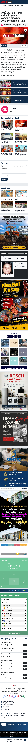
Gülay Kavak (13, 108)
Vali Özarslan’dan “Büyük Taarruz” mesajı (20, 142)
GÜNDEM (3, 6)
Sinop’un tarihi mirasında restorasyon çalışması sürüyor (21, 210)
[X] (7, 696)
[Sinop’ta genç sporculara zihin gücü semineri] (7, 204)
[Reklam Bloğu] (14, 232)
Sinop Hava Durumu (8, 701)
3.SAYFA (10, 6)
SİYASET (16, 715)
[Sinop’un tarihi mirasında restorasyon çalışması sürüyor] (21, 204)
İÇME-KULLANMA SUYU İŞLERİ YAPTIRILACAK (6, 198)
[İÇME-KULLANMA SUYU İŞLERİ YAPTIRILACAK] (7, 194)
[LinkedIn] (15, 696)
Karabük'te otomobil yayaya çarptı (6, 142)
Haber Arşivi (6, 709)
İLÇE (22, 6)
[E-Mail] (11, 112)
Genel (9, 10)
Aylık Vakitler (5, 586)
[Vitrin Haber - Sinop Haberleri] (6, 2)
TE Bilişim (17, 729)
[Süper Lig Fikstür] (26, 638)
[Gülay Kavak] (4, 109)
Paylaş (4, 45)
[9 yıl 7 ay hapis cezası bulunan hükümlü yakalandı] (21, 123)
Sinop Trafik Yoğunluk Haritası (10, 703)
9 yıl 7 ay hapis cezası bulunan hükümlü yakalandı (20, 129)
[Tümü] (26, 188)
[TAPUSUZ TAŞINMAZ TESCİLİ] (21, 194)
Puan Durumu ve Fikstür (9, 704)
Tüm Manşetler (7, 706)
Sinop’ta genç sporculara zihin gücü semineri (7, 209)
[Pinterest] (10, 696)
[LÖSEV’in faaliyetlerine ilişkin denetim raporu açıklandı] (7, 148)
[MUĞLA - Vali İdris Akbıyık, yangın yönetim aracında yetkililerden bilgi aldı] (14, 35)
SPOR (22, 715)
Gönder (4, 179)
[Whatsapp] (23, 696)
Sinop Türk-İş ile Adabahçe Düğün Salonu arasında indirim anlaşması (20, 155)
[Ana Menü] (25, 2)
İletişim (4, 713)
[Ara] (23, 2)
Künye (10, 713)
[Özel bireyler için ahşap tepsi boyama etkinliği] (7, 124)
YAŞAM (4, 717)
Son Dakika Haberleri (8, 708)
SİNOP (10, 717)
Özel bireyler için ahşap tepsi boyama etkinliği (6, 129)
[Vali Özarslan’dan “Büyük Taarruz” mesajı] (21, 136)
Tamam (12, 736)
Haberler (3, 10)
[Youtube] (18, 696)
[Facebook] (4, 696)
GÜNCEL (17, 6)
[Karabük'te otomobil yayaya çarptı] (7, 136)
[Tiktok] (21, 696)
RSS (5, 724)
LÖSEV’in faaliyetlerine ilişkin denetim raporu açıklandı (6, 154)
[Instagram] (12, 696)
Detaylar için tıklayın (14, 633)
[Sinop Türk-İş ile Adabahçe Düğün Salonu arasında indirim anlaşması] (21, 148)
